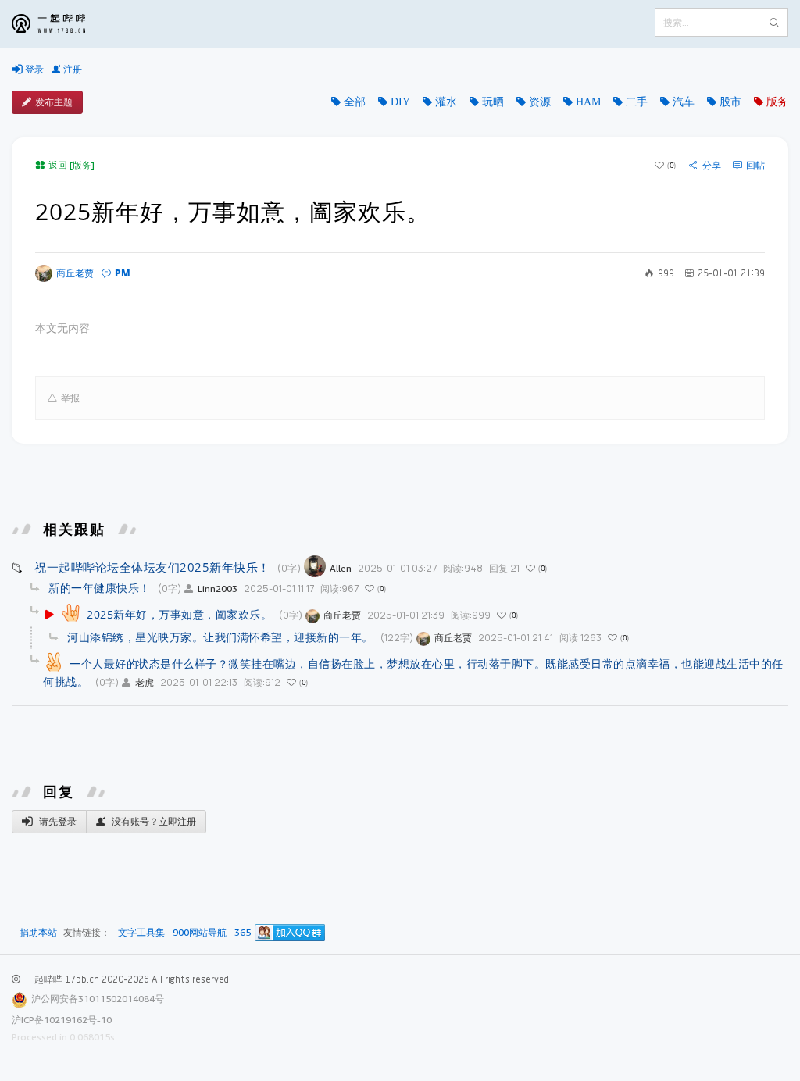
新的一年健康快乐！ (99, 587)
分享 (711, 165)
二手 (637, 101)
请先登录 (57, 821)
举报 (70, 398)
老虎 (144, 682)
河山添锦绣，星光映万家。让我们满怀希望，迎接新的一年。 (220, 637)
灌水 (446, 101)
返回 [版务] (71, 165)
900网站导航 (200, 933)
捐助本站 (38, 932)
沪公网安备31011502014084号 (97, 998)
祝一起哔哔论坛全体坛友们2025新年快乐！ (152, 567)
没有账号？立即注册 (152, 821)
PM (122, 273)
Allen (341, 568)
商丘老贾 (75, 273)
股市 (730, 101)
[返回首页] (60, 24)
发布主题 (54, 102)
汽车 (684, 101)
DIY (400, 101)
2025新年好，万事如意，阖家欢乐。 (179, 614)
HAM (588, 101)
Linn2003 (218, 588)
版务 (777, 101)
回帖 (755, 165)
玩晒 (493, 101)
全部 (355, 101)
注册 (71, 69)
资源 (540, 101)
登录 (33, 69)
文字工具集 (141, 933)
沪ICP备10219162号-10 (62, 1020)
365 (242, 933)
